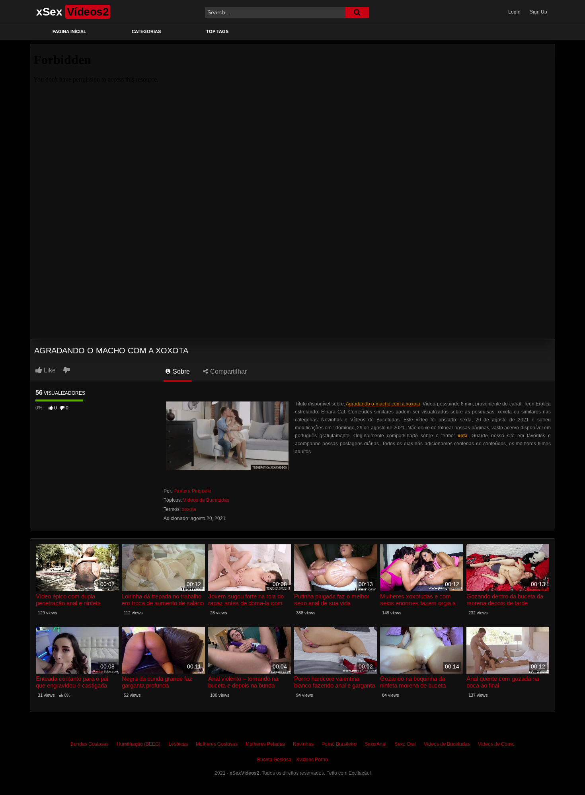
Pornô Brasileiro (339, 744)
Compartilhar (228, 371)
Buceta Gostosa (274, 759)
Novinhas (303, 744)
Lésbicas (178, 744)
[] (357, 12)
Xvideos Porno (312, 759)
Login (514, 12)
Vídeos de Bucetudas (206, 500)
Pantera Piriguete (192, 491)
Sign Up (538, 12)
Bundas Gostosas (89, 744)
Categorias (146, 31)
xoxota (189, 509)
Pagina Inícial (69, 31)
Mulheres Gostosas (217, 744)
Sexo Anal (375, 744)
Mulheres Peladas (265, 744)
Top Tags (217, 31)
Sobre (180, 371)
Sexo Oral (405, 744)
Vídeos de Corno (496, 744)
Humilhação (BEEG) (138, 744)
